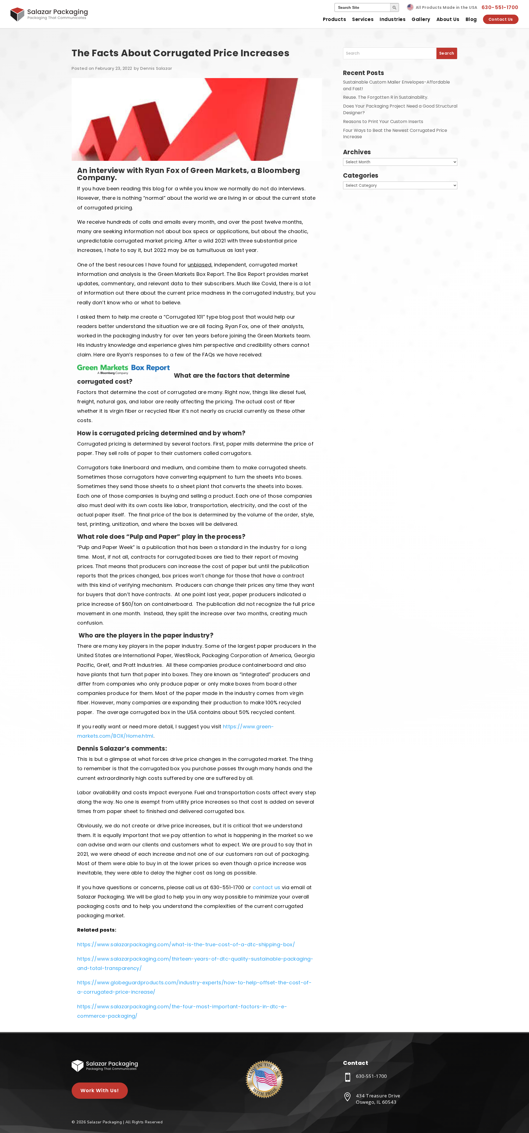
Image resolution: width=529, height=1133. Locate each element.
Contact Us (500, 19)
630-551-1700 (500, 7)
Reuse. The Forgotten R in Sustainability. (385, 97)
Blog (471, 19)
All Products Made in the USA (446, 7)
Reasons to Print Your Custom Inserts (383, 121)
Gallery (421, 19)
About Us (448, 19)
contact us (266, 887)
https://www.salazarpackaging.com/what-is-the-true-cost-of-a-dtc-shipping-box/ (186, 944)
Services (363, 19)
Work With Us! (99, 1090)
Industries (393, 19)
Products (334, 19)
